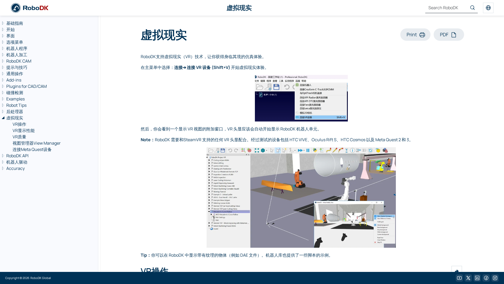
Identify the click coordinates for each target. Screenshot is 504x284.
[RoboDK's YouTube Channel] (459, 278)
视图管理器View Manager (37, 143)
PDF (444, 34)
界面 (10, 36)
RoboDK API (17, 156)
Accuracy (15, 168)
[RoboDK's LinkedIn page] (477, 278)
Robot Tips (16, 105)
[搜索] (472, 8)
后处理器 (14, 111)
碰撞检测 (14, 92)
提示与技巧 (16, 67)
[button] (457, 271)
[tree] (48, 95)
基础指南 (14, 23)
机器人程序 (16, 48)
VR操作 (19, 124)
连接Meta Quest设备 (32, 149)
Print (412, 34)
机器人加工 (16, 55)
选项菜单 (14, 42)
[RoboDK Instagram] (495, 278)
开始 (10, 29)
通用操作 (14, 74)
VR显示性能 (24, 130)
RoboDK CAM (18, 61)
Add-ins (13, 80)
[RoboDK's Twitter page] (468, 278)
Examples (15, 99)
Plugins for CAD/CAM (26, 86)
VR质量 (19, 137)
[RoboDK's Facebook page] (486, 278)
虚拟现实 (14, 118)
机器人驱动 (16, 162)
